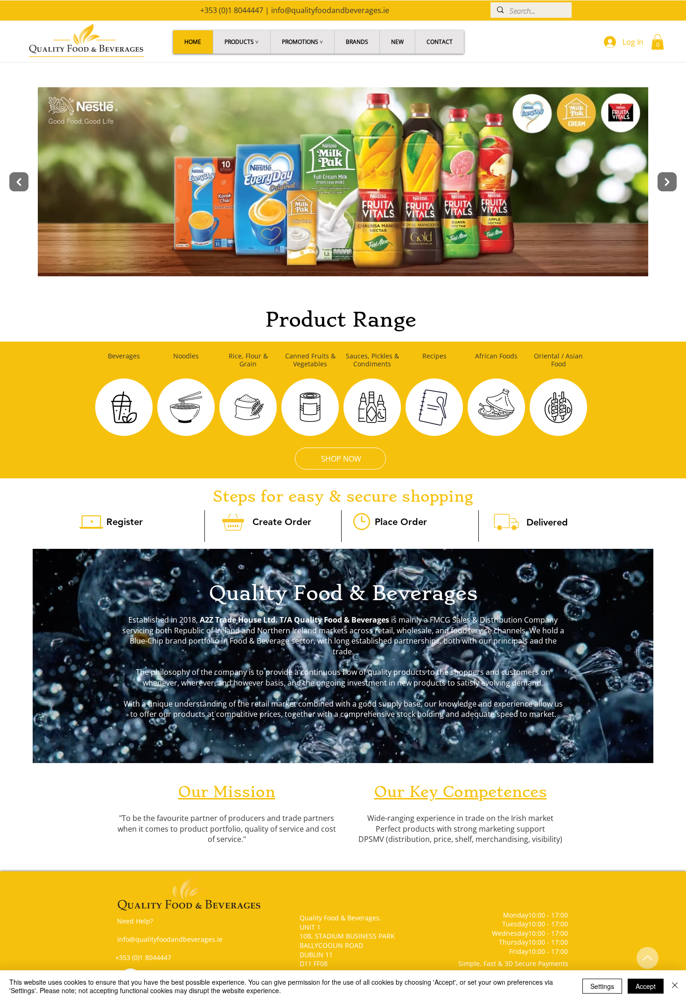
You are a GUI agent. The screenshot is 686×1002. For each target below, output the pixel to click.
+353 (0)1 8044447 (231, 10)
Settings (602, 986)
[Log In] (608, 42)
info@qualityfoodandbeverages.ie (330, 10)
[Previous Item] (18, 181)
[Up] (647, 958)
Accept (646, 986)
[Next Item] (667, 181)
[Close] (674, 986)
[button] (241, 42)
